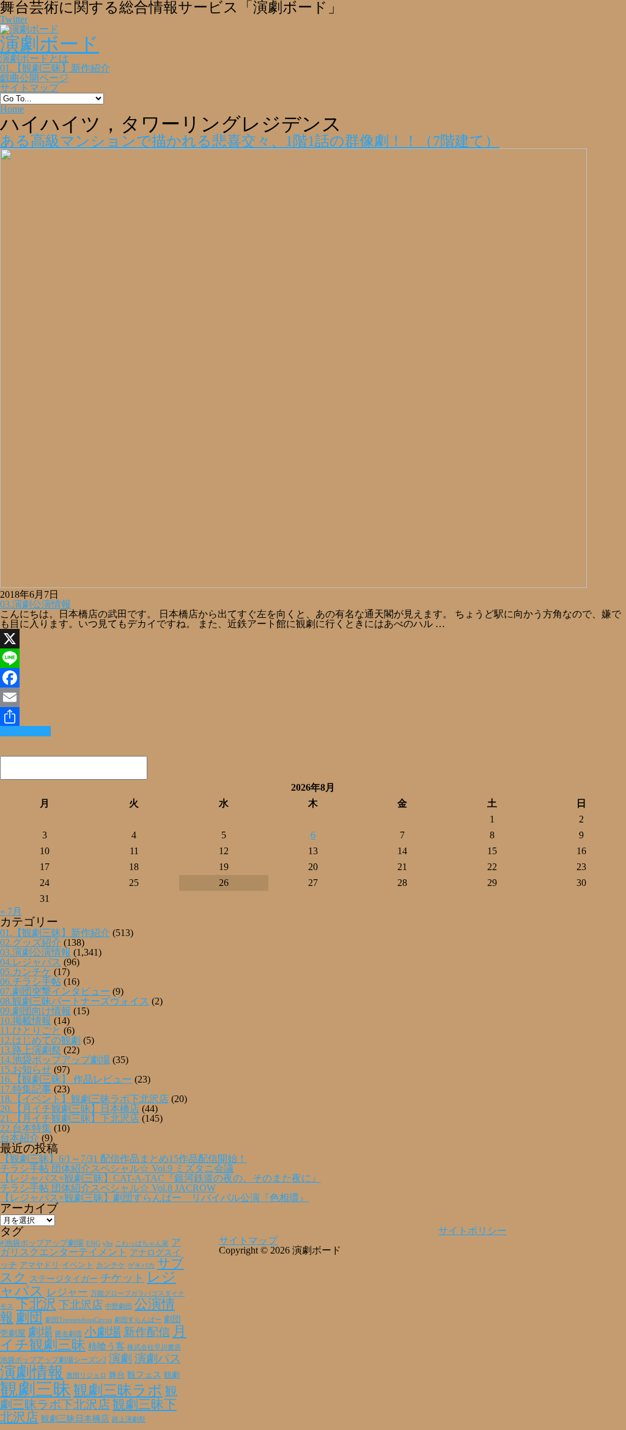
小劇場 (102, 1331)
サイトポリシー (472, 1230)
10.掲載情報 (25, 1020)
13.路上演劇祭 (30, 1050)
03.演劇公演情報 (35, 604)
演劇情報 (32, 1372)
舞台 (117, 1375)
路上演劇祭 (128, 1419)
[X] (313, 638)
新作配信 (146, 1332)
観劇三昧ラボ (118, 1390)
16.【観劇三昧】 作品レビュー (66, 1079)
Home (12, 109)
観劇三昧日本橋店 (75, 1418)
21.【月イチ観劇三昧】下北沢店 (69, 1118)
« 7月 (11, 911)
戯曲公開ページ (34, 78)
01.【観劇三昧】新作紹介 (55, 68)
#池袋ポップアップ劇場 (42, 1243)
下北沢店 (81, 1305)
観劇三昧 (35, 1389)
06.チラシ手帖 (30, 981)
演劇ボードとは (34, 58)
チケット (122, 1278)
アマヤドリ (39, 1264)
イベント (78, 1265)
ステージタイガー (63, 1278)
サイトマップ (29, 87)
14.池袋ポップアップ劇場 (55, 1059)
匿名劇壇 (68, 1333)
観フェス (144, 1374)
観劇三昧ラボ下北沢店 (88, 1397)
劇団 (29, 1317)
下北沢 (36, 1304)
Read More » (25, 731)
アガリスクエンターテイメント (90, 1247)
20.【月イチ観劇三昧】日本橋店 (69, 1108)
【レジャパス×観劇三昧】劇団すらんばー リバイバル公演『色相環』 (154, 1197)
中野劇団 (118, 1306)
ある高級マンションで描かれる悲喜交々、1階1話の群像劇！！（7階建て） (249, 141)
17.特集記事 (25, 1089)
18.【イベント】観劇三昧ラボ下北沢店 (84, 1099)
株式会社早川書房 (154, 1347)
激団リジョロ (86, 1375)
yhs (107, 1243)
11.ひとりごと (30, 1030)
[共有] (313, 717)
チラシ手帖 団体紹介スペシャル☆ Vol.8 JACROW (108, 1188)
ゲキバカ (141, 1265)
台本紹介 (19, 1138)
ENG (93, 1243)
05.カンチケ (25, 972)
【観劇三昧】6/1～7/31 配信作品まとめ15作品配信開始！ (123, 1158)
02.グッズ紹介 (30, 942)
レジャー (67, 1292)
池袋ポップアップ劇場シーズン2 (53, 1360)
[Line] (313, 658)
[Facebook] (313, 678)
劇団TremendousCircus (78, 1319)
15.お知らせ (25, 1069)
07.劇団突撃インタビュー (55, 991)
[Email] (313, 697)
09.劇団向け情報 (35, 1011)
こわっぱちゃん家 (142, 1243)
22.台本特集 (25, 1128)
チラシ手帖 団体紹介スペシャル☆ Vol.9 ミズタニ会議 (117, 1168)
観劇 (172, 1374)
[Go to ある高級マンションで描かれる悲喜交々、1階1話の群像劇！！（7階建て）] (293, 584)
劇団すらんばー (137, 1319)
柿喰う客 (106, 1346)
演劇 (120, 1358)
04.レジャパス (30, 962)
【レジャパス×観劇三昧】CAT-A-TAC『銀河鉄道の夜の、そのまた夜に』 (160, 1178)
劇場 (40, 1331)
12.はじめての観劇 (40, 1040)
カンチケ (110, 1265)
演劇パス (157, 1358)
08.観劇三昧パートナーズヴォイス (74, 1001)
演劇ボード (49, 44)
